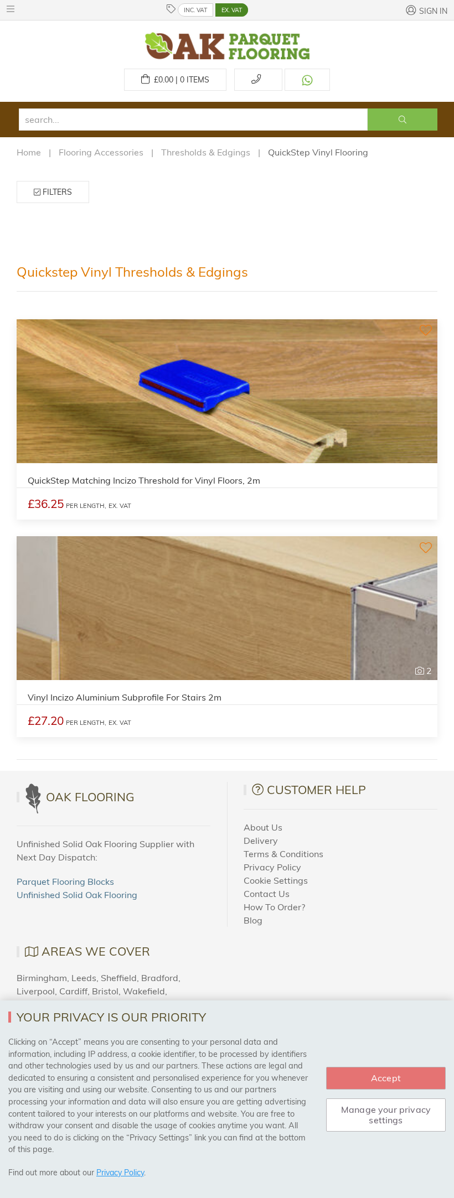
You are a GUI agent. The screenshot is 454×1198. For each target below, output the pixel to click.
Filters (56, 192)
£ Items (179, 80)
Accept (386, 1077)
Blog (253, 920)
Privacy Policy (272, 867)
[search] (193, 119)
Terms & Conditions (283, 853)
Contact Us (267, 893)
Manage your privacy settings (386, 1115)
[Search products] (402, 119)
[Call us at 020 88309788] (258, 80)
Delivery (261, 840)
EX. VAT (231, 10)
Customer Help (316, 789)
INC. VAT (195, 10)
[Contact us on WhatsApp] (307, 80)
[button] (13, 8)
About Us (263, 827)
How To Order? (274, 906)
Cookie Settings (276, 880)
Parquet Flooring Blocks (65, 881)
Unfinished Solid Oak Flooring (77, 894)
